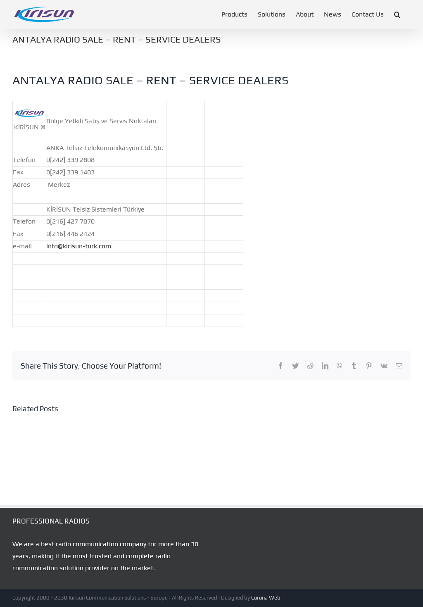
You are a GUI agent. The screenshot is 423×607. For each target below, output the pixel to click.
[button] (397, 14)
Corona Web (265, 598)
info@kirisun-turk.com (78, 246)
